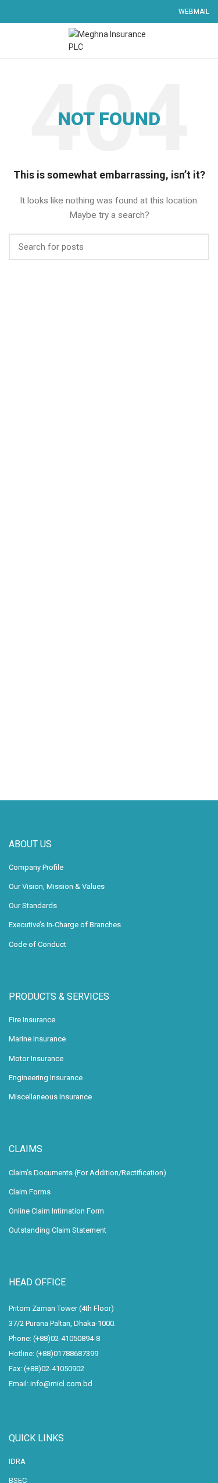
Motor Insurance (36, 1058)
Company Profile (36, 867)
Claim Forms (30, 1191)
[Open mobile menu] (14, 40)
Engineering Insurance (46, 1077)
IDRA (17, 1461)
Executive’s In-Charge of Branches (65, 924)
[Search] (205, 40)
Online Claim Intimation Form (56, 1211)
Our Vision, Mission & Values (57, 886)
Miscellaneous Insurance (50, 1096)
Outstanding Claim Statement (57, 1230)
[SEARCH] (193, 247)
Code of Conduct (37, 944)
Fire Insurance (32, 1019)
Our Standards (33, 905)
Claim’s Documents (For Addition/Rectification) (87, 1172)
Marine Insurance (37, 1038)
